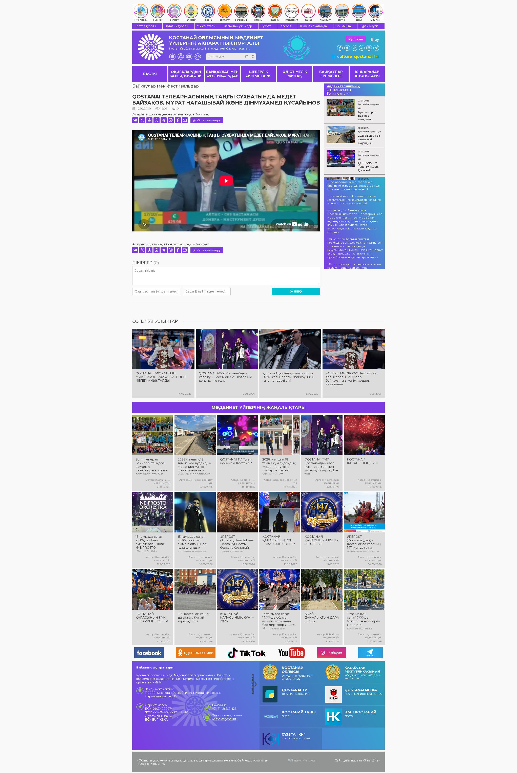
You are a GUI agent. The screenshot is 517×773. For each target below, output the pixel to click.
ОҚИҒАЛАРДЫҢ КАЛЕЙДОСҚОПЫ (186, 74)
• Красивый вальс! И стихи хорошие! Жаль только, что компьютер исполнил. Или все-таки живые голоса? (354, 199)
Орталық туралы (176, 26)
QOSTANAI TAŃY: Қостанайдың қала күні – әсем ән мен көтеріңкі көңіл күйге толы (225, 377)
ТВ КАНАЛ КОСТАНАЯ (295, 691)
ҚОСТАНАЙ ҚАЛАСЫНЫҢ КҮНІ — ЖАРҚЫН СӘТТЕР (278, 540)
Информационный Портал (364, 691)
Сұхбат (266, 26)
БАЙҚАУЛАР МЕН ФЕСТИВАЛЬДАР (222, 74)
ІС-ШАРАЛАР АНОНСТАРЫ (367, 74)
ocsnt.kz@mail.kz (224, 719)
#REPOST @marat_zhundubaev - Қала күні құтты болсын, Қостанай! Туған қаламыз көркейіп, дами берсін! (237, 544)
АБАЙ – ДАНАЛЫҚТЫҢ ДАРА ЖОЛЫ (322, 617)
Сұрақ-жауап (368, 26)
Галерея (285, 26)
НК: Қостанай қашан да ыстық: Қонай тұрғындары (194, 617)
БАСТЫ (150, 74)
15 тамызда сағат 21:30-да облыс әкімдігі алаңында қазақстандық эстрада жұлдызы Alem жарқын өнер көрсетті (193, 544)
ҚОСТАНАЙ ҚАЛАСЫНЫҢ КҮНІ (362, 461)
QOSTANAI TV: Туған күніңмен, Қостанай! (236, 461)
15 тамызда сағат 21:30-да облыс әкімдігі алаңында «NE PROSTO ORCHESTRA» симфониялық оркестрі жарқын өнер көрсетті (150, 544)
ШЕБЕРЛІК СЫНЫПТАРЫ (258, 74)
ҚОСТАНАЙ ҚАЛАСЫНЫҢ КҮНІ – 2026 (237, 617)
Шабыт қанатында (313, 26)
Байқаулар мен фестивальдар (165, 86)
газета (360, 714)
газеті (299, 714)
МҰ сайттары (206, 26)
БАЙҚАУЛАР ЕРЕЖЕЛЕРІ (331, 74)
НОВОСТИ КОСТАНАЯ (296, 736)
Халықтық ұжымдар (238, 26)
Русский (355, 39)
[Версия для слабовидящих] (197, 56)
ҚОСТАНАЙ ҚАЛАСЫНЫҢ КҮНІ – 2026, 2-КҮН (321, 540)
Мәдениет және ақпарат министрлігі (362, 673)
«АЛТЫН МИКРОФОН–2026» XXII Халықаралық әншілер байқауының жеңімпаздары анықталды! (352, 379)
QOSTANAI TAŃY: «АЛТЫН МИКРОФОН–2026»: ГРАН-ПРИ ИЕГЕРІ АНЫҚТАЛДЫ (161, 377)
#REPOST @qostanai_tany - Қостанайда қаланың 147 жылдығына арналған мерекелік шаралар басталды (364, 544)
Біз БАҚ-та (343, 26)
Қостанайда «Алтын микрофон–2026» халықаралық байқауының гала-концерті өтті (288, 377)
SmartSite (371, 760)
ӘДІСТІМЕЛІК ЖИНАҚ (295, 74)
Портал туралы (145, 26)
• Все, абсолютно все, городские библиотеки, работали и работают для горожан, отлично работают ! (353, 185)
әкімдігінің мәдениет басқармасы (297, 673)
